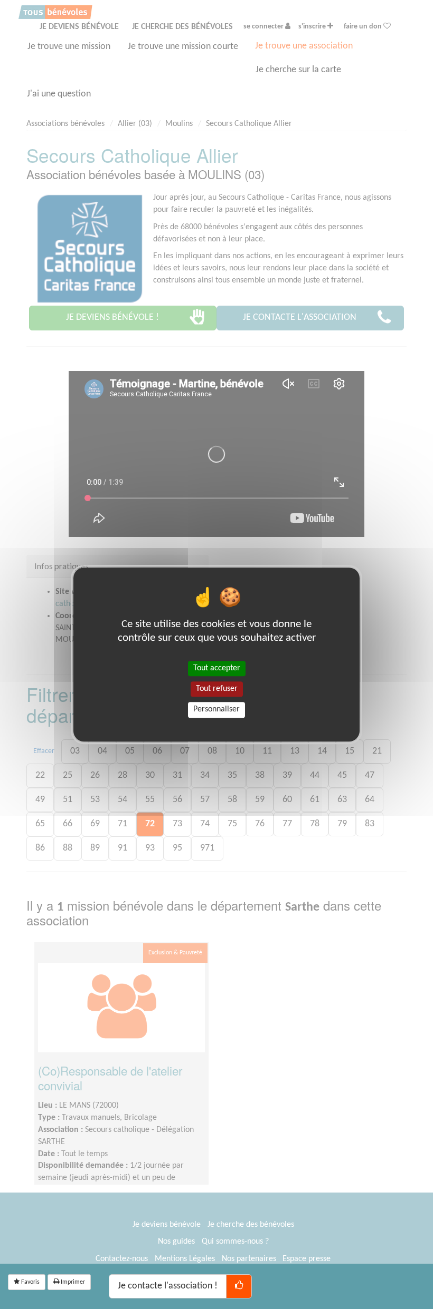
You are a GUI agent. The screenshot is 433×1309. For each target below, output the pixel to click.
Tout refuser (217, 689)
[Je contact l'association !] (239, 1286)
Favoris (30, 1282)
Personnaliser (216, 710)
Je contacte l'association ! (168, 1286)
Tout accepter (216, 668)
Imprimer (72, 1282)
